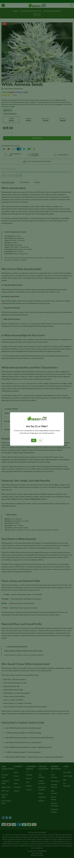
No (40, 440)
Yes (34, 440)
